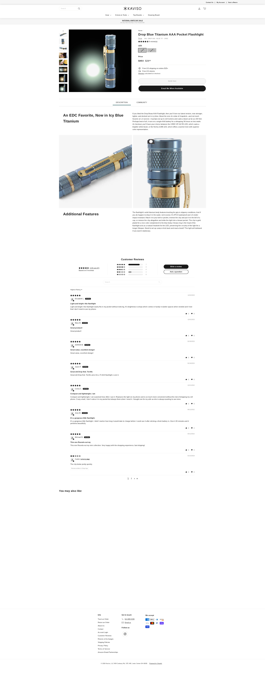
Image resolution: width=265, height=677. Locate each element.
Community (142, 102)
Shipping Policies (104, 642)
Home (140, 30)
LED (140, 46)
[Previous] (63, 31)
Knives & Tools (121, 15)
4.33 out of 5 (94, 268)
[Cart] (204, 8)
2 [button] (131, 478)
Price (140, 57)
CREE (142, 50)
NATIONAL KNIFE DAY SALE (132, 20)
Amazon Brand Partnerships (108, 652)
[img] (75, 295)
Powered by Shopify (155, 663)
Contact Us (209, 2)
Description (122, 102)
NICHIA (152, 50)
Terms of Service (104, 649)
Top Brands (137, 15)
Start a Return (232, 2)
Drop (140, 38)
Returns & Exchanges (106, 639)
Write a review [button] (176, 266)
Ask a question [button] (176, 272)
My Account (221, 2)
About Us (101, 626)
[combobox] (70, 8)
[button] (143, 41)
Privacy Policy (103, 645)
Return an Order (103, 622)
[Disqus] (132, 581)
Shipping (141, 73)
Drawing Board (154, 15)
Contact (100, 629)
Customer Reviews (104, 636)
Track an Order (103, 619)
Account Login (103, 632)
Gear (107, 15)
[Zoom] (100, 61)
